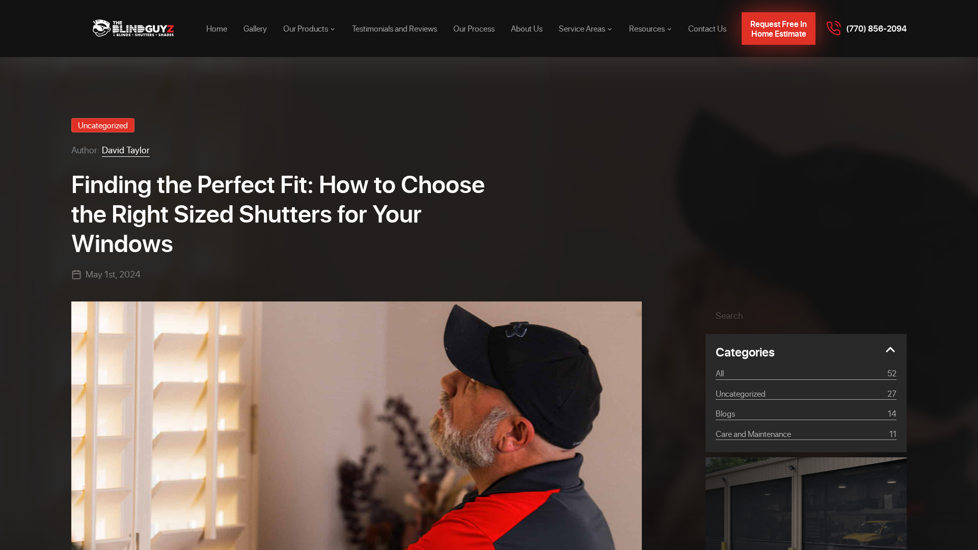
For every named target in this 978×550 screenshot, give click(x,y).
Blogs (806, 413)
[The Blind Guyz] (133, 28)
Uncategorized (103, 125)
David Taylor (126, 150)
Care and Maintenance (806, 433)
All (806, 373)
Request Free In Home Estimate (778, 28)
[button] (881, 315)
